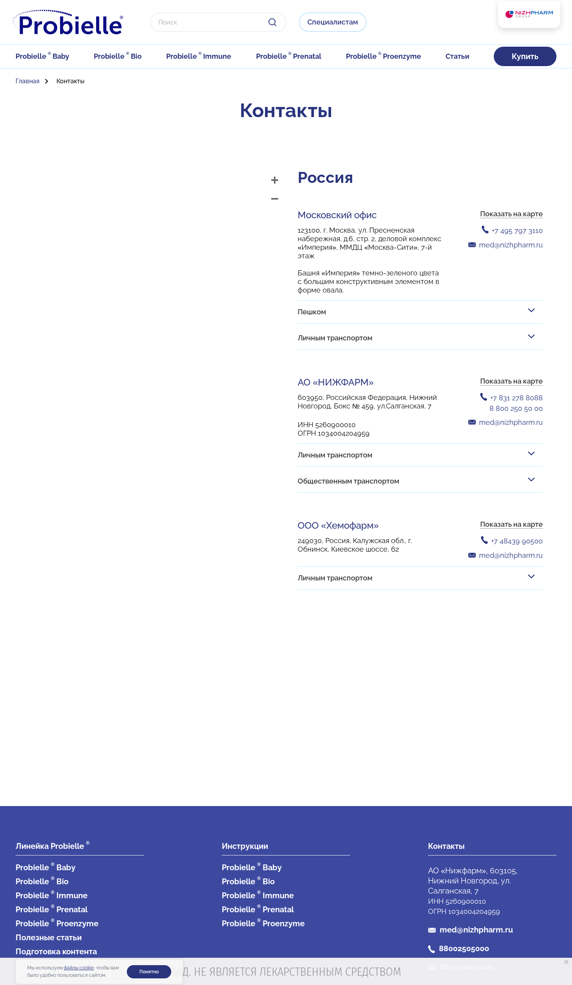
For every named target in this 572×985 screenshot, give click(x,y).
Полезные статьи (49, 937)
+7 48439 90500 (517, 541)
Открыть (531, 310)
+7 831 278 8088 (516, 398)
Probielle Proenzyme (383, 56)
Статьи (457, 56)
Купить (525, 56)
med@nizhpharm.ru (511, 245)
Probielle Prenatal (288, 56)
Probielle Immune (198, 56)
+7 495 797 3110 (517, 230)
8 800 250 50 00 (516, 408)
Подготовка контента (56, 951)
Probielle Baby (42, 56)
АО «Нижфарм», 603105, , (473, 881)
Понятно (149, 971)
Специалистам (332, 22)
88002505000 (464, 948)
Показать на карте (511, 214)
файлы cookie (79, 968)
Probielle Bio (118, 56)
